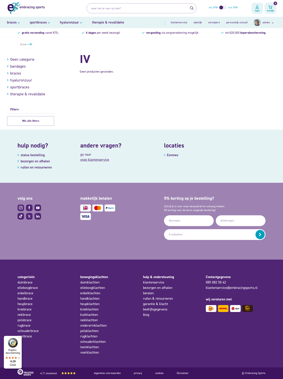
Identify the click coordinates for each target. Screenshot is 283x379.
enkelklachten (90, 293)
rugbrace (24, 325)
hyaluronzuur (69, 22)
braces (12, 22)
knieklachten (89, 309)
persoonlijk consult (237, 22)
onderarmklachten (93, 325)
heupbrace (25, 304)
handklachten (90, 298)
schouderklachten (93, 341)
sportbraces (38, 22)
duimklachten (90, 282)
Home (23, 44)
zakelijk (197, 22)
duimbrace (25, 282)
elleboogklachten (92, 287)
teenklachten (89, 347)
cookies (159, 373)
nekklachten (89, 320)
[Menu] (19, 338)
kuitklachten (89, 314)
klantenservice (179, 22)
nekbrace (24, 314)
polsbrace (25, 320)
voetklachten (89, 352)
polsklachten (89, 331)
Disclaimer (183, 373)
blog (146, 314)
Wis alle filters (30, 121)
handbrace (25, 298)
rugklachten (88, 336)
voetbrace (25, 336)
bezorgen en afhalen (157, 287)
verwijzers (214, 22)
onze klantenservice (94, 159)
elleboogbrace (28, 287)
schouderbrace (28, 331)
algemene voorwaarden (107, 373)
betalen (148, 293)
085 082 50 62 (216, 282)
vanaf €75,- (40, 33)
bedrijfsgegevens (155, 309)
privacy (138, 373)
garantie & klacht (155, 304)
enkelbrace (25, 293)
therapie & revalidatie (108, 22)
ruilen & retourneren (158, 298)
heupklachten (90, 304)
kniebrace (25, 309)
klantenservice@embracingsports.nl (232, 287)
